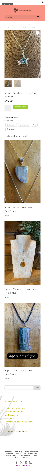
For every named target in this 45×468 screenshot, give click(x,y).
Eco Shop (8, 451)
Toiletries (9, 453)
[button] (37, 33)
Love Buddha (24, 455)
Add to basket (20, 107)
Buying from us (21, 457)
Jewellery (15, 27)
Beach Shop (21, 453)
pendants (20, 27)
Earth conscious (31, 451)
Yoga (35, 455)
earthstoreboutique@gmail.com (18, 422)
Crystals (10, 27)
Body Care (32, 453)
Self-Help (18, 451)
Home (5, 27)
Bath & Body (11, 455)
